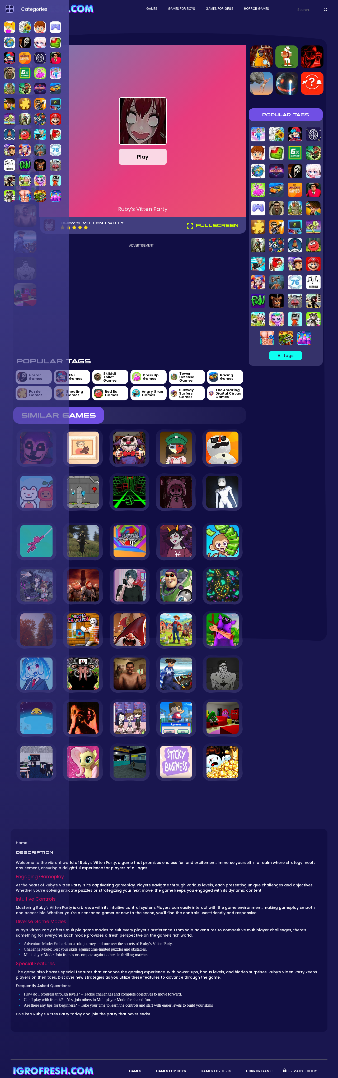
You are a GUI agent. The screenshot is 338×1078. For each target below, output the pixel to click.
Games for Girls (219, 8)
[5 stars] (86, 227)
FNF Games (75, 376)
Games (151, 8)
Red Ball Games (112, 393)
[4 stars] (80, 227)
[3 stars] (74, 227)
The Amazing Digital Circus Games (228, 393)
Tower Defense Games (186, 377)
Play (142, 156)
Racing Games (226, 376)
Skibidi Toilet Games (109, 377)
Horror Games (256, 8)
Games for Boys (181, 8)
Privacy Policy (302, 1071)
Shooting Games (74, 393)
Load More (129, 795)
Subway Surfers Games (186, 393)
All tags (286, 356)
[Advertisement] (141, 300)
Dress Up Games (150, 376)
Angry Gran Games (152, 393)
